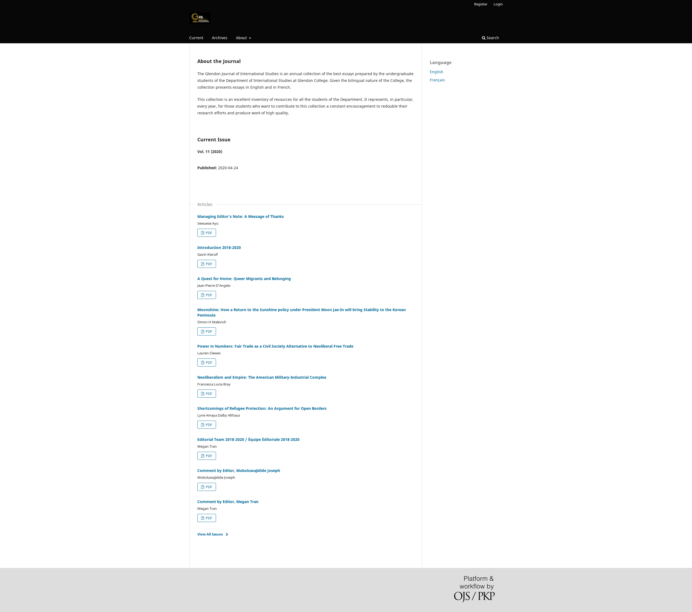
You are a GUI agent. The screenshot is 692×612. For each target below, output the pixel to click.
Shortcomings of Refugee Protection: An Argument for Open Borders (262, 408)
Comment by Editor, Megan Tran (227, 501)
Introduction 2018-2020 (219, 247)
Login (498, 4)
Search (492, 37)
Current (196, 37)
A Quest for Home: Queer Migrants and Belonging (244, 278)
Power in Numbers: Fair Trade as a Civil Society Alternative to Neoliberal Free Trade (275, 346)
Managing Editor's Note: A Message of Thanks (240, 216)
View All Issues (210, 534)
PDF (208, 232)
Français (437, 79)
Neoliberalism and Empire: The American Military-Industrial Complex (261, 377)
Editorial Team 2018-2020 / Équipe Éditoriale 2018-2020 (248, 439)
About (242, 37)
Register (480, 4)
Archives (219, 37)
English (436, 71)
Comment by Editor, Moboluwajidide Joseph (238, 470)
